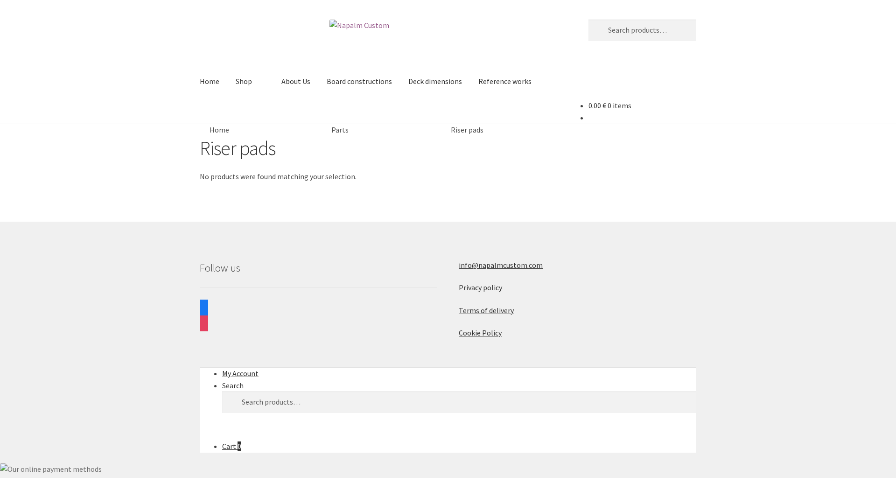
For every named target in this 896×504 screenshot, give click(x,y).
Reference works (505, 81)
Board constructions (359, 81)
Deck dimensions (435, 81)
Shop (244, 81)
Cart (231, 446)
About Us (295, 81)
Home (209, 81)
